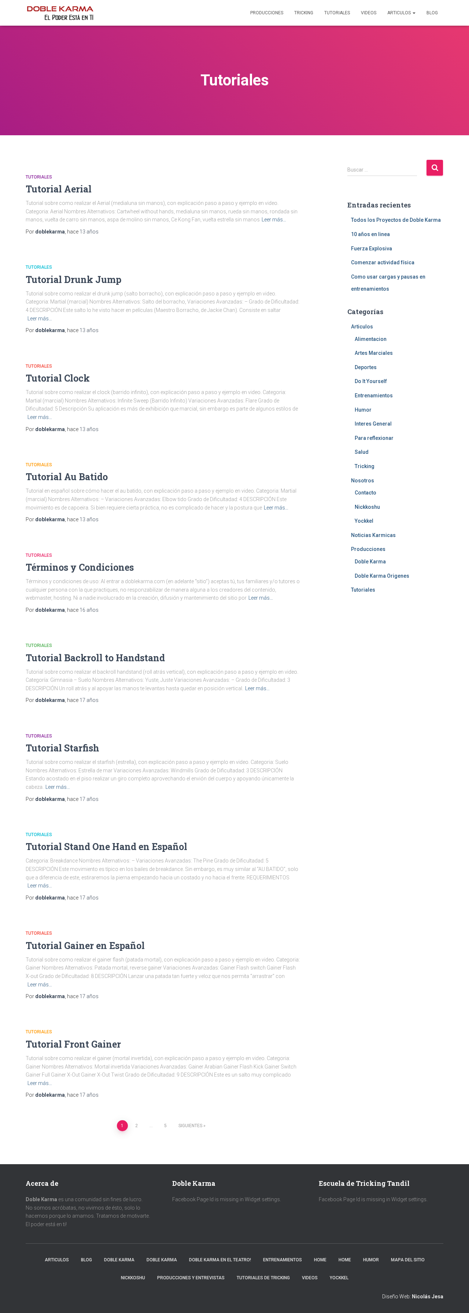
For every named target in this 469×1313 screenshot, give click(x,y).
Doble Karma (370, 561)
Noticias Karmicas (373, 535)
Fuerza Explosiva (371, 248)
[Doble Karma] (60, 13)
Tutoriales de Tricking (263, 1277)
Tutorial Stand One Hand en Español (106, 847)
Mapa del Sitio (408, 1259)
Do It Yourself (371, 381)
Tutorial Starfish (62, 748)
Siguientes (190, 1125)
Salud (362, 452)
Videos (368, 12)
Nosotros (362, 480)
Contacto (365, 493)
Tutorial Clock (58, 378)
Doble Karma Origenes (382, 576)
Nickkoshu (367, 507)
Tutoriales (337, 12)
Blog (432, 12)
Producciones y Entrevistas (191, 1277)
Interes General (373, 424)
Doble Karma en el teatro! (220, 1259)
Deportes (366, 367)
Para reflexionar (374, 438)
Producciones (266, 12)
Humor (363, 410)
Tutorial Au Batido (67, 477)
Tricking (303, 12)
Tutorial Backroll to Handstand (95, 658)
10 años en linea (370, 234)
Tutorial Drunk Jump (73, 279)
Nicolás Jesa (427, 1296)
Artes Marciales (374, 353)
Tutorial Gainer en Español (85, 945)
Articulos (399, 12)
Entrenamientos (374, 395)
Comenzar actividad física (382, 262)
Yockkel (364, 521)
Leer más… (274, 219)
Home (320, 1259)
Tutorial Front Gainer (73, 1044)
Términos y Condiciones (80, 567)
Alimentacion (371, 339)
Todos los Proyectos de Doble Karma (396, 220)
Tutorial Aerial (59, 189)
